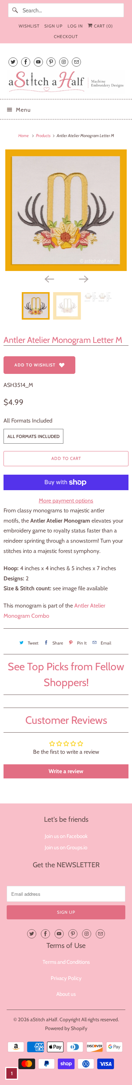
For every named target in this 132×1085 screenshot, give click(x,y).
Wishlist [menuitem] (29, 26)
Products (43, 135)
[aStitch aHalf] (66, 82)
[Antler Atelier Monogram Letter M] (66, 210)
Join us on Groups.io (66, 847)
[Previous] (49, 278)
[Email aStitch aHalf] (76, 62)
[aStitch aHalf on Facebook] (25, 62)
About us (66, 994)
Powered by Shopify (66, 1028)
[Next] (83, 278)
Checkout (66, 36)
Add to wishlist (35, 365)
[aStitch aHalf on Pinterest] (51, 62)
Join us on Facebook (66, 836)
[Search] (15, 10)
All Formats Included (28, 420)
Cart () (103, 26)
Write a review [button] (66, 771)
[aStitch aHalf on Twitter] (13, 62)
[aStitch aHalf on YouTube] (38, 62)
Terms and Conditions (66, 962)
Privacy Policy (66, 978)
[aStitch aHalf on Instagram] (63, 62)
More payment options (66, 500)
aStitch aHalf (43, 1019)
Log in (75, 26)
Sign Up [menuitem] (53, 26)
